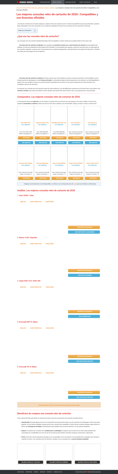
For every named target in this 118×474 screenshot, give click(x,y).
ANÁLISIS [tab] (23, 201)
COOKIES (36, 472)
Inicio (18, 8)
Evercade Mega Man (42, 163)
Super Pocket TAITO (92, 163)
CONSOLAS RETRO (57, 2)
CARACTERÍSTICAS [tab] (36, 201)
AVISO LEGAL (20, 472)
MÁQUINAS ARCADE (70, 2)
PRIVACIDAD (29, 472)
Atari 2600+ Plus (25, 122)
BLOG (95, 2)
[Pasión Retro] (24, 2)
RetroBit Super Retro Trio (59, 122)
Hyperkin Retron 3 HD (42, 122)
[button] (81, 65)
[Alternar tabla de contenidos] (34, 30)
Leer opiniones (25, 124)
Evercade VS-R (92, 122)
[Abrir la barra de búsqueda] (100, 2)
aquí (75, 184)
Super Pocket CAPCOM (75, 163)
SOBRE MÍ (42, 472)
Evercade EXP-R (75, 122)
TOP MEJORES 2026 (45, 2)
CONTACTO (49, 472)
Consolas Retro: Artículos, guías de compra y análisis (38, 8)
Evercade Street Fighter (25, 163)
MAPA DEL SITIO (58, 472)
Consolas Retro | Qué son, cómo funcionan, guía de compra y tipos (59, 405)
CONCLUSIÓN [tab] (50, 201)
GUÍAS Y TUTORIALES (84, 2)
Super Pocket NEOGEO (59, 163)
